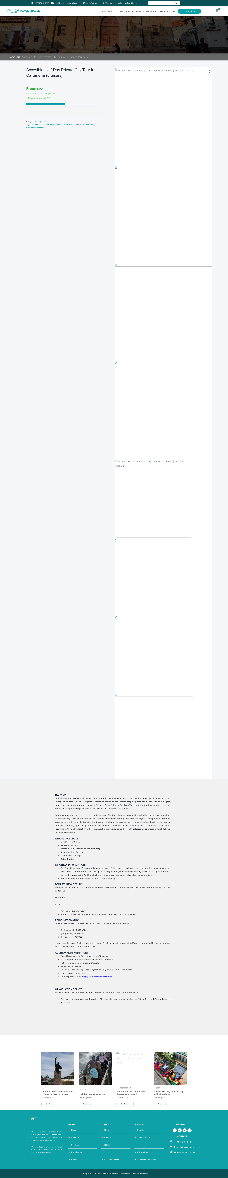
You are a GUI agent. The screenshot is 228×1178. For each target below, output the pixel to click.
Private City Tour (82, 125)
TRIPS (121, 11)
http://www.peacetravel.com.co (97, 976)
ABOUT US (112, 11)
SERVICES (130, 11)
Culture (65, 125)
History (38, 122)
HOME (103, 11)
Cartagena (57, 125)
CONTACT (163, 11)
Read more (50, 1104)
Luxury (72, 125)
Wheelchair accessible (35, 128)
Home (12, 57)
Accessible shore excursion (41, 125)
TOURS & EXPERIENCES (146, 11)
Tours (44, 122)
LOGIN (172, 11)
